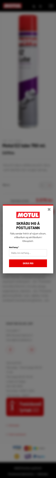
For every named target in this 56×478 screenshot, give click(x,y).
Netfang (14, 247)
